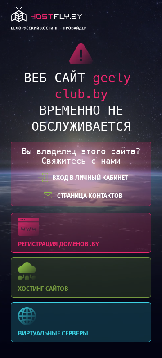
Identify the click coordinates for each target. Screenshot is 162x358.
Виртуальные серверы (81, 322)
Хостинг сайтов (81, 277)
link (48, 21)
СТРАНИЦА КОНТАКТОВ (90, 196)
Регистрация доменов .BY (81, 233)
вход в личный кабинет (90, 178)
